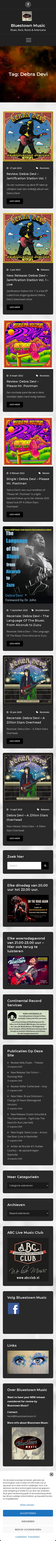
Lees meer (15, 201)
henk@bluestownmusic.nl (21, 1416)
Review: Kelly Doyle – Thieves (27, 1062)
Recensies (44, 168)
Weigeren (28, 1521)
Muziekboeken (42, 610)
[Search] (45, 865)
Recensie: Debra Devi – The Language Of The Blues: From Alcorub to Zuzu (28, 620)
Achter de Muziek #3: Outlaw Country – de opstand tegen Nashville (25, 1150)
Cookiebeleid (21, 1536)
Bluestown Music (28, 25)
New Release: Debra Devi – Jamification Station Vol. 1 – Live (28, 280)
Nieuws (45, 473)
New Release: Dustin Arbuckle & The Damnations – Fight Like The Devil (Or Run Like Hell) (26, 1118)
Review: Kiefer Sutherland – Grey (29, 1086)
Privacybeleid (33, 1536)
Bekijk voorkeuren (28, 1529)
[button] (51, 1474)
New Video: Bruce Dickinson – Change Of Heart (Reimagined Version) (25, 1100)
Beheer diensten (27, 1504)
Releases (45, 269)
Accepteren (28, 1513)
